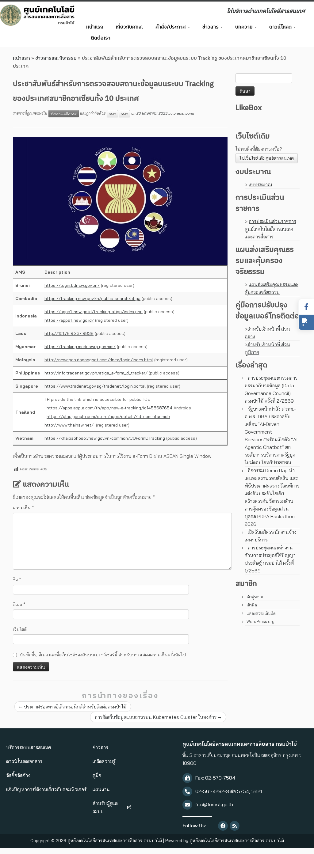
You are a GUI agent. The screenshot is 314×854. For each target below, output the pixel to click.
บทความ (244, 27)
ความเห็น (23, 508)
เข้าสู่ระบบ (255, 596)
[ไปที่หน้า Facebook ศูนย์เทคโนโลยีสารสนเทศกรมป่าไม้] (306, 307)
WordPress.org (260, 621)
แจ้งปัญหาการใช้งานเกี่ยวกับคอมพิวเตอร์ (46, 789)
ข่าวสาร (211, 27)
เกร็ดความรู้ (104, 761)
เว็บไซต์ (20, 629)
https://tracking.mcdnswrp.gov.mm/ (80, 346)
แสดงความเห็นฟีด (261, 613)
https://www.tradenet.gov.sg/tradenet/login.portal (95, 386)
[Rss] (234, 826)
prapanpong (184, 113)
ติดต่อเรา (100, 38)
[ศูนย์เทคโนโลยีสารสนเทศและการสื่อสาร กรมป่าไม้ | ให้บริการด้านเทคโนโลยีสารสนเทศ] (37, 15)
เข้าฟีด (252, 604)
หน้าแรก (94, 27)
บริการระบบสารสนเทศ (28, 747)
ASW (112, 114)
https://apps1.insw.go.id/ (69, 320)
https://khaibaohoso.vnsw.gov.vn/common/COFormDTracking (104, 438)
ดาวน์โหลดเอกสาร (24, 761)
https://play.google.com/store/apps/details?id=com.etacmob (108, 416)
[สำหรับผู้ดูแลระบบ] (129, 807)
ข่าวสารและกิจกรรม (56, 58)
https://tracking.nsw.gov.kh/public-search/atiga (92, 298)
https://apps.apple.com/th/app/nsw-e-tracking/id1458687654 (109, 408)
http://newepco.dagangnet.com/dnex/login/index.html (98, 359)
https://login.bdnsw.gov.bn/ (72, 285)
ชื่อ (17, 580)
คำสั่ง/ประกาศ (171, 27)
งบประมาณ (260, 184)
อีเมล (19, 604)
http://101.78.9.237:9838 (69, 333)
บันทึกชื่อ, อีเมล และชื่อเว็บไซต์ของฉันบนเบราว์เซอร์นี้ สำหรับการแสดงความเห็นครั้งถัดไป (103, 655)
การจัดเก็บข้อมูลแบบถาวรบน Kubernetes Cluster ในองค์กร (158, 717)
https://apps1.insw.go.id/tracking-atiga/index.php (93, 311)
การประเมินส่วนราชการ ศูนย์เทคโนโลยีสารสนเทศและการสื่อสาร (270, 229)
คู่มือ (97, 775)
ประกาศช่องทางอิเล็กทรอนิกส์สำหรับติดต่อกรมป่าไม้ (72, 707)
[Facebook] (223, 826)
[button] (306, 322)
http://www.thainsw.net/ (69, 425)
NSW (124, 114)
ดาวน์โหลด (281, 27)
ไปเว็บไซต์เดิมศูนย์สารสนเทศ (266, 158)
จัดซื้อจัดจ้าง (18, 775)
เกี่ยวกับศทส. (129, 27)
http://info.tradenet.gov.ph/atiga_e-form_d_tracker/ (95, 373)
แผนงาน (101, 789)
